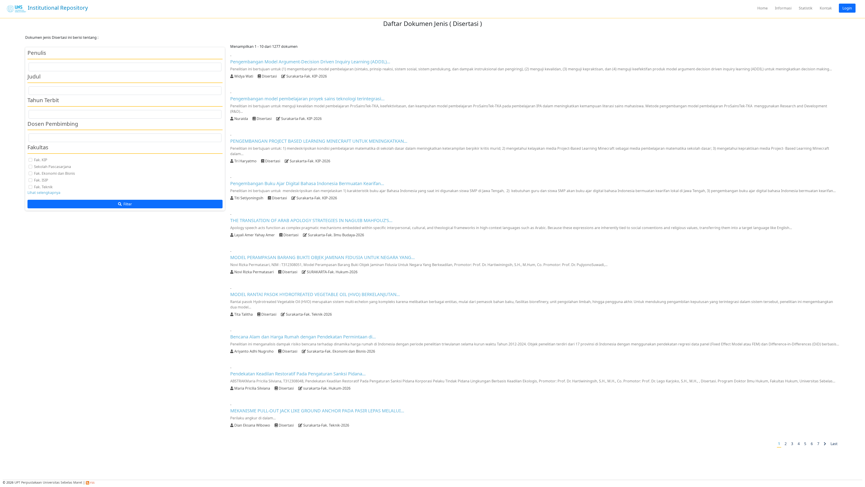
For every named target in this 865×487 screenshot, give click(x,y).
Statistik (806, 8)
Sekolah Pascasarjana (52, 166)
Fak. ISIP (41, 180)
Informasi (783, 8)
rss (92, 482)
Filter (127, 204)
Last (834, 443)
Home (762, 8)
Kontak (826, 8)
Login (847, 8)
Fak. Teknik (43, 186)
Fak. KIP (40, 159)
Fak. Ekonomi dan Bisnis (54, 173)
